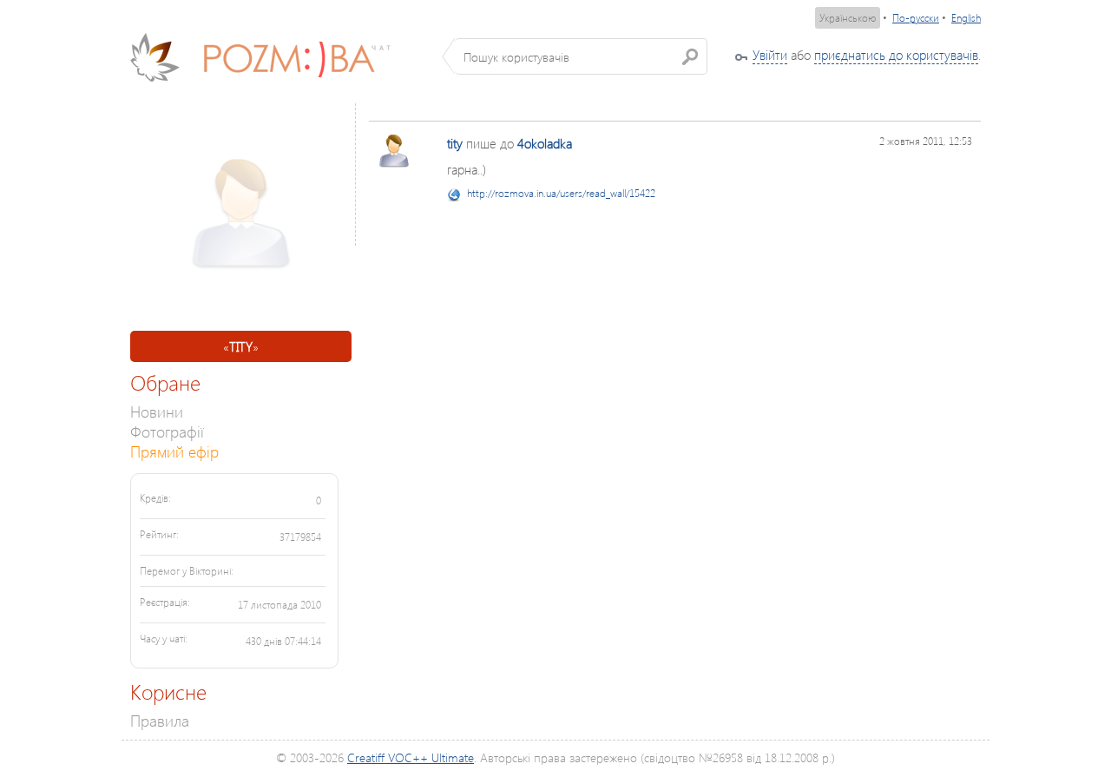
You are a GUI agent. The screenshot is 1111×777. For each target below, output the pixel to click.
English (966, 17)
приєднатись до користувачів (896, 54)
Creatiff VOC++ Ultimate (410, 757)
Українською (847, 17)
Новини (156, 411)
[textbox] (581, 56)
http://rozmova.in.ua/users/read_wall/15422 (561, 193)
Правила (159, 720)
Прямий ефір (174, 451)
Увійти (770, 54)
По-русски (915, 17)
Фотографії (167, 431)
